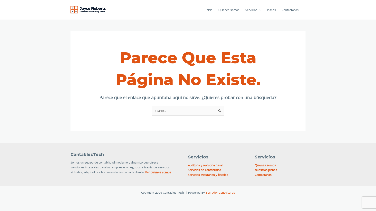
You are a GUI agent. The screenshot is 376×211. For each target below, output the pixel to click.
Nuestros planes (266, 170)
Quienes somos (229, 10)
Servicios (251, 10)
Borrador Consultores (220, 192)
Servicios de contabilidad (204, 170)
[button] (259, 10)
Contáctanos (290, 10)
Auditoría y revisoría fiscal (205, 165)
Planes (271, 10)
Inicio (209, 10)
